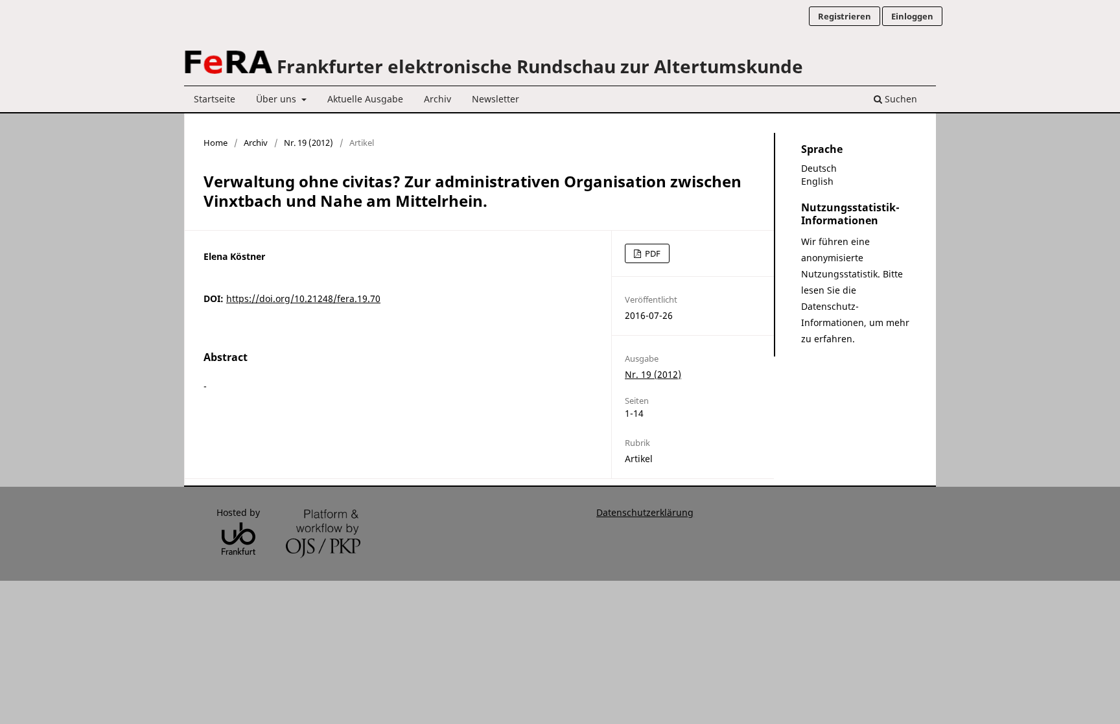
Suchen (899, 99)
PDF (651, 253)
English (817, 181)
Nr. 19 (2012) (308, 142)
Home (216, 142)
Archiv (437, 99)
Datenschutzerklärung (645, 512)
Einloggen (912, 16)
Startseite (214, 99)
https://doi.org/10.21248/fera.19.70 (303, 298)
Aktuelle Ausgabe (365, 99)
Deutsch (819, 168)
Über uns (277, 99)
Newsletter (495, 99)
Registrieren (844, 16)
